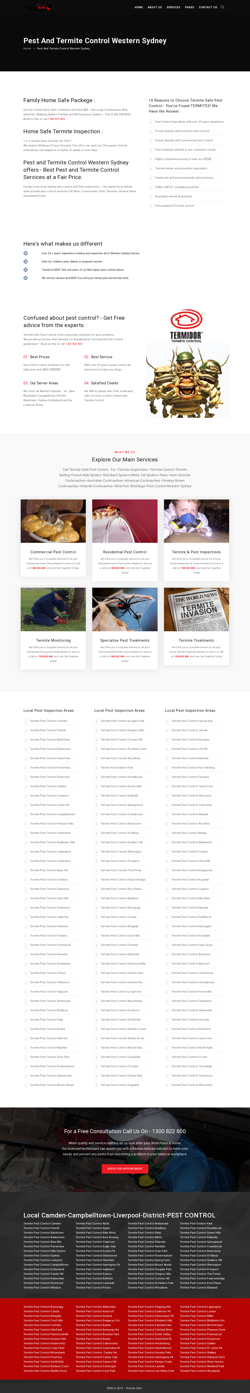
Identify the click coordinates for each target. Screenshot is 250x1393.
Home (27, 48)
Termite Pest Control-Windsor (42, 1287)
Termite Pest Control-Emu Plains (200, 1283)
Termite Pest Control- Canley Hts (96, 1352)
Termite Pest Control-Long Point (43, 1348)
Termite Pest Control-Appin (93, 1228)
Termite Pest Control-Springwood (201, 1241)
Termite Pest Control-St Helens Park (150, 1283)
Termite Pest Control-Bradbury (147, 1228)
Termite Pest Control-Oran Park (147, 1251)
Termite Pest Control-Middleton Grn (202, 1320)
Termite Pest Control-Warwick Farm (202, 1357)
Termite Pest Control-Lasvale (146, 1366)
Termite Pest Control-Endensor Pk (149, 1311)
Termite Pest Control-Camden (42, 1223)
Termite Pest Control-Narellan (146, 1246)
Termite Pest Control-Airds (92, 1223)
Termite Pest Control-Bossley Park (97, 1334)
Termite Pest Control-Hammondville (45, 1334)
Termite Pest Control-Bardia (93, 1325)
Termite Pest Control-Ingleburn (95, 1269)
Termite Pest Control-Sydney (41, 1255)
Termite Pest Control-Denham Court (46, 1366)
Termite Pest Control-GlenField (42, 1329)
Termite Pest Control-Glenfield (95, 1260)
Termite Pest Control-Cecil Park (95, 1371)
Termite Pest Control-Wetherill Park (202, 1366)
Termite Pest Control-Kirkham (94, 1278)
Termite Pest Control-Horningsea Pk (150, 1357)
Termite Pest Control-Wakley (198, 1352)
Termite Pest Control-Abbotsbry (96, 1306)
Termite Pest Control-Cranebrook (201, 1246)
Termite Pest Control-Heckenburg (149, 1343)
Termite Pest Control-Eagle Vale (96, 1246)
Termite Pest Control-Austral (94, 1316)
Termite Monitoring (53, 640)
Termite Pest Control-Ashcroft (95, 1311)
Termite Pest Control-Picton (93, 1287)
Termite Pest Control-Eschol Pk (95, 1251)
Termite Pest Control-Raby (144, 1232)
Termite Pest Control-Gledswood (96, 1255)
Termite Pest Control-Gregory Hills (149, 1273)
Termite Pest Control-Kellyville (199, 1237)
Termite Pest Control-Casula (41, 1311)
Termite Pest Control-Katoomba (43, 1278)
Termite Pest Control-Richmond (43, 1283)
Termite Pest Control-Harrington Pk (98, 1264)
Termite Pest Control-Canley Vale (97, 1357)
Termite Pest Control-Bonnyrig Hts (97, 1329)
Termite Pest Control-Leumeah (95, 1283)
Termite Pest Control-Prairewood (200, 1334)
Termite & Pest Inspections (196, 552)
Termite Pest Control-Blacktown (43, 1232)
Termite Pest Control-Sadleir (198, 1343)
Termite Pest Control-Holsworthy (44, 1343)
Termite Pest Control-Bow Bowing (97, 1237)
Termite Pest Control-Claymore (95, 1241)
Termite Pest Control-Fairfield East (149, 1325)
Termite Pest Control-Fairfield (42, 1325)
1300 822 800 (56, 119)
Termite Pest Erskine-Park (196, 1223)
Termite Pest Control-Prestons (42, 1357)
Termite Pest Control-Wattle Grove (45, 1371)
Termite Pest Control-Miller (197, 1316)
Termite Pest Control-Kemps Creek (150, 1361)
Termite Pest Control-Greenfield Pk (150, 1338)
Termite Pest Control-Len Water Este (151, 1371)
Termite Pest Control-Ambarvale (148, 1223)
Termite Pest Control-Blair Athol (96, 1232)
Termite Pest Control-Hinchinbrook (149, 1348)
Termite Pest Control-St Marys (199, 1255)
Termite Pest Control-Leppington (200, 1306)
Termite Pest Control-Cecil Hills (43, 1320)
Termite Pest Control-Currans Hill (148, 1278)
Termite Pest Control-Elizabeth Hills (150, 1320)
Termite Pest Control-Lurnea (198, 1311)
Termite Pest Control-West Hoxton (202, 1361)
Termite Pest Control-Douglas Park (149, 1269)
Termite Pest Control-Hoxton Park (44, 1338)
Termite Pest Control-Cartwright (96, 1366)
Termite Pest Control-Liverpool (42, 1260)
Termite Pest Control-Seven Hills (200, 1232)
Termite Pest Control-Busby (93, 1338)
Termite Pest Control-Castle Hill (43, 1273)
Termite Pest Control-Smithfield (43, 1361)
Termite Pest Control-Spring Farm (149, 1260)
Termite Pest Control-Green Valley (149, 1334)
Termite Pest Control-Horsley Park (149, 1352)
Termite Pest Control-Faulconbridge (202, 1278)
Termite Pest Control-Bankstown (44, 1237)
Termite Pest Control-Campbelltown (46, 1264)
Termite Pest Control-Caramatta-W (98, 1348)
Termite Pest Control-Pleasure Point (202, 1329)
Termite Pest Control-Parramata (43, 1246)
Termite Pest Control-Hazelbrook (200, 1228)
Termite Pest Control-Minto (145, 1237)
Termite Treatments (196, 640)
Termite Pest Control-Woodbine (148, 1287)
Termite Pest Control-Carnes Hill (96, 1361)
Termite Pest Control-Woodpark (200, 1371)
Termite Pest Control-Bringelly (42, 1316)
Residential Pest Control (125, 552)
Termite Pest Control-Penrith (41, 1228)
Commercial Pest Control (53, 552)
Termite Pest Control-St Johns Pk (201, 1348)
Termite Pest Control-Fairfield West (150, 1329)
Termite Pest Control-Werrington (200, 1264)
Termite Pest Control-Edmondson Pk (151, 1316)
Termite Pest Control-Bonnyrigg (43, 1306)
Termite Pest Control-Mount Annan (150, 1264)
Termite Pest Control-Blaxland (199, 1287)
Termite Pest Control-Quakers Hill (201, 1260)
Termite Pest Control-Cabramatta (97, 1343)
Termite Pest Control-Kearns (94, 1273)
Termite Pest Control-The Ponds (200, 1273)
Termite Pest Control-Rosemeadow (150, 1255)
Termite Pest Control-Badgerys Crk (98, 1320)
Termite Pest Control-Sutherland (43, 1269)
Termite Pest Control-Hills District (44, 1251)
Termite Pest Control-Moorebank (44, 1352)
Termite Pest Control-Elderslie (146, 1241)
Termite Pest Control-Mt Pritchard (201, 1325)
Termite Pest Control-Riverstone (200, 1251)
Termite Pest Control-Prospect (199, 1269)
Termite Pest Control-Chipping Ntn (149, 1306)
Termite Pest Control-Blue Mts (42, 1241)
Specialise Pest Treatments (125, 640)
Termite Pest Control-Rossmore (200, 1338)
